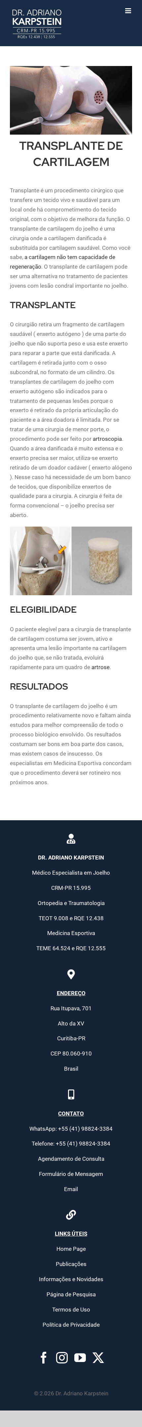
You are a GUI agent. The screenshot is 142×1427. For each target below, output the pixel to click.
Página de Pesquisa (71, 1294)
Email (71, 1189)
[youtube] (80, 1357)
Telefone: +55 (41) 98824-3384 (71, 1143)
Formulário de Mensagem (71, 1174)
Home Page (71, 1249)
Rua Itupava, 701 (71, 1008)
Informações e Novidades (71, 1279)
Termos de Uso (71, 1309)
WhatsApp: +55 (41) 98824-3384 (71, 1128)
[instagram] (62, 1357)
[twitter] (98, 1357)
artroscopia (107, 439)
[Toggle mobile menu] (128, 10)
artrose (100, 667)
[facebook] (44, 1357)
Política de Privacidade (71, 1324)
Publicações (71, 1264)
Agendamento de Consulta (71, 1158)
